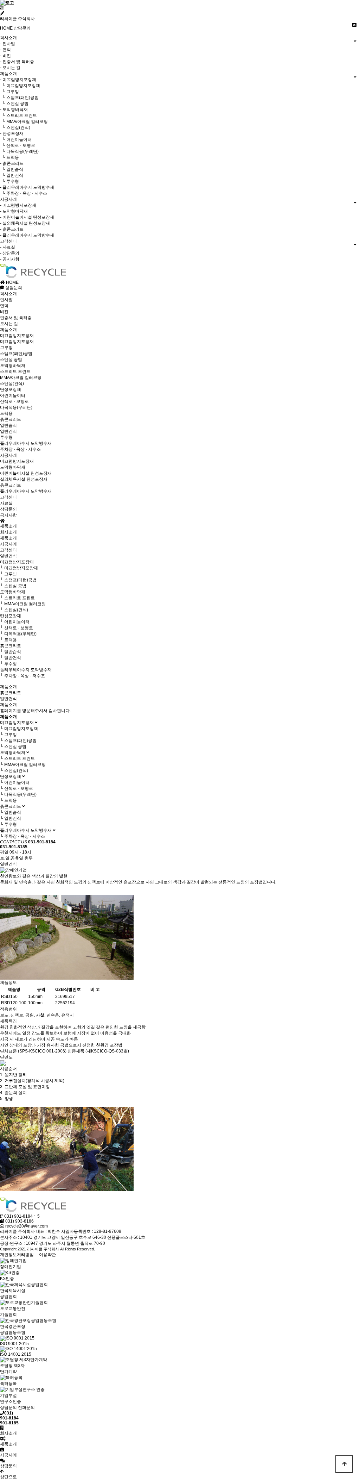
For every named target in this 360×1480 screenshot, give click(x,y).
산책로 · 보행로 (14, 401)
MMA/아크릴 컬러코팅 (20, 377)
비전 (4, 311)
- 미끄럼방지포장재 (18, 79)
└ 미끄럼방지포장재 (20, 85)
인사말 (6, 299)
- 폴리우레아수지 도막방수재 (27, 187)
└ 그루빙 (9, 91)
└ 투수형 (9, 181)
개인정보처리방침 (17, 1254)
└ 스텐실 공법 (14, 103)
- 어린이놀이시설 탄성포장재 (27, 217)
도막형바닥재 (12, 365)
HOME (6, 28)
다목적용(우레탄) (16, 407)
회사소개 (8, 293)
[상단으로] (344, 1464)
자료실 (6, 503)
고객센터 (8, 497)
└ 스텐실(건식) (15, 127)
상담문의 (22, 28)
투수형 (6, 437)
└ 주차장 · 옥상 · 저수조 (23, 193)
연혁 (4, 305)
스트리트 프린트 (15, 371)
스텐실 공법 (11, 359)
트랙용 (6, 413)
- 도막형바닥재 (14, 109)
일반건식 (8, 431)
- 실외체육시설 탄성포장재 (25, 223)
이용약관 (47, 1254)
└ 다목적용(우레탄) (19, 151)
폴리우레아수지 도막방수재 (26, 443)
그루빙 (6, 347)
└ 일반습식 (11, 169)
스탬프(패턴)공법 (16, 353)
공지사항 (8, 515)
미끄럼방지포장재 (17, 335)
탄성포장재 (10, 389)
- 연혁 (5, 49)
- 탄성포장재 (12, 133)
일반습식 (8, 425)
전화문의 (26, 1407)
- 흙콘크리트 (12, 163)
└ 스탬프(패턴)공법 (19, 97)
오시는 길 (9, 323)
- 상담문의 (9, 253)
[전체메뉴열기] (2, 8)
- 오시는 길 (10, 67)
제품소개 (8, 329)
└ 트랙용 (9, 157)
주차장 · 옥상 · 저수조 (20, 449)
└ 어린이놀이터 (16, 139)
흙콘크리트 (10, 419)
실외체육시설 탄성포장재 (23, 479)
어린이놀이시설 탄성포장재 (26, 473)
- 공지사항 (9, 259)
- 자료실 (7, 247)
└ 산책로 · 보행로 (17, 145)
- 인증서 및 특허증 (17, 61)
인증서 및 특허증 (16, 317)
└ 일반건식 (11, 175)
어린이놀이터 (12, 395)
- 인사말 (7, 43)
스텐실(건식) (12, 383)
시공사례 (8, 455)
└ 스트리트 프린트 (18, 115)
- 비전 (5, 55)
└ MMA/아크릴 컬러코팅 (24, 121)
